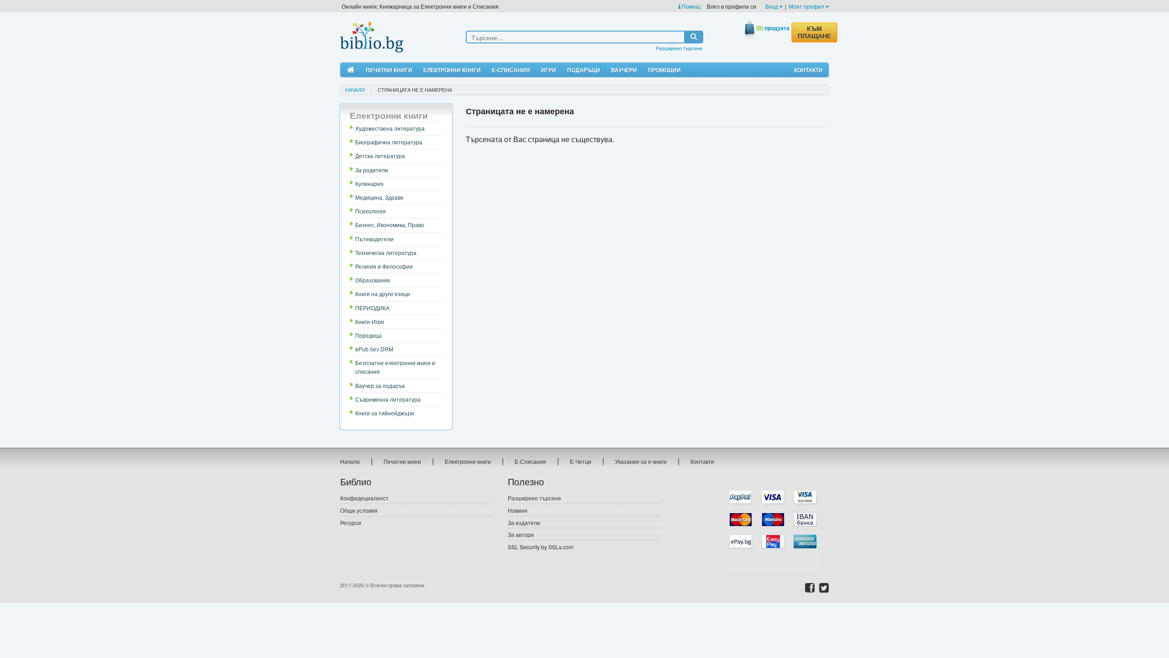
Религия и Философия (384, 266)
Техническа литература (385, 252)
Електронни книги (452, 70)
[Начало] (351, 70)
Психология (370, 211)
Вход (772, 6)
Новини (517, 510)
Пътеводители (374, 239)
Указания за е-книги (641, 461)
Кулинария (369, 183)
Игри (548, 70)
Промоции (664, 70)
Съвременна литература (388, 399)
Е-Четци (580, 461)
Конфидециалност (364, 498)
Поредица (368, 335)
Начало (355, 89)
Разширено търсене (679, 48)
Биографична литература (388, 142)
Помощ (690, 6)
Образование (372, 280)
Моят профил (807, 6)
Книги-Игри (369, 321)
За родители (371, 170)
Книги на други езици (382, 293)
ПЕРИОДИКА (372, 308)
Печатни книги (389, 70)
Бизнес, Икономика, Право (389, 224)
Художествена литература (390, 128)
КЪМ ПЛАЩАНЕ (814, 32)
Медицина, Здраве (379, 197)
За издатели (524, 522)
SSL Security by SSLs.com (541, 547)
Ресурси (350, 522)
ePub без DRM (374, 349)
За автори (521, 534)
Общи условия (359, 510)
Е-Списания (511, 70)
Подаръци (583, 70)
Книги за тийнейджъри (384, 413)
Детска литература (380, 155)
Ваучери (624, 70)
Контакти (808, 70)
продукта (773, 28)
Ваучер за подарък (380, 385)
